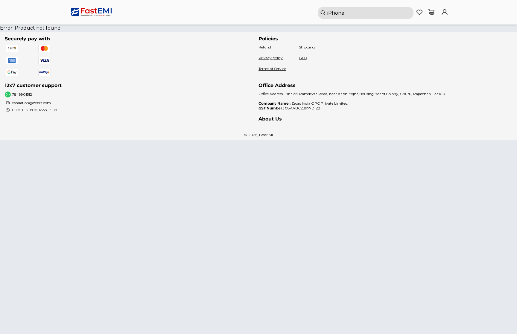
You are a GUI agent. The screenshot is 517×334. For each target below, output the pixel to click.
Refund (264, 47)
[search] (365, 13)
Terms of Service (272, 68)
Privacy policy (270, 58)
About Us (270, 119)
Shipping (307, 47)
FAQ (303, 58)
